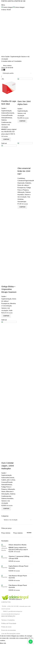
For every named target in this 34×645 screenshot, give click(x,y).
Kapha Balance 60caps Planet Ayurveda (18, 567)
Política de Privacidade (8, 623)
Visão (10, 310)
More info (3, 643)
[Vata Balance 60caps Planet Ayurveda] (4, 578)
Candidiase (21, 178)
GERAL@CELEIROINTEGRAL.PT (9, 3)
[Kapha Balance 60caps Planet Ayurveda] (4, 568)
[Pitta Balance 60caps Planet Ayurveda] (4, 587)
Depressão (21, 183)
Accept (10, 643)
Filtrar (29, 532)
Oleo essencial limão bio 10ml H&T (23, 171)
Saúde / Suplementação (13, 56)
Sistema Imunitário (7, 498)
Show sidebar (7, 65)
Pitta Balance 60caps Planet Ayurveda (18, 586)
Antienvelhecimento (7, 113)
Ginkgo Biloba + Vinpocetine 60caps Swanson (8, 289)
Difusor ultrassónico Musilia (17, 545)
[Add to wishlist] (8, 97)
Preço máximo (18, 533)
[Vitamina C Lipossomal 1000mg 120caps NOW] (4, 558)
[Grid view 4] (4, 70)
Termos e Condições (8, 620)
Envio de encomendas (8, 630)
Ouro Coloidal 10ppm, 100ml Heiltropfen (7, 466)
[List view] (2, 70)
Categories (6, 22)
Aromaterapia (21, 201)
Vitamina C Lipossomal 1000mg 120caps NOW (19, 557)
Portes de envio (6, 627)
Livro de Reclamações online (10, 633)
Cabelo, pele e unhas (8, 480)
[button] (6, 139)
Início (3, 56)
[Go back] (3, 13)
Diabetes (28, 183)
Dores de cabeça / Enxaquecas (8, 301)
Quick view (3, 97)
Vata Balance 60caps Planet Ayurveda (18, 576)
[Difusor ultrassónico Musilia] (4, 548)
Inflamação (21, 192)
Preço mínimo (5, 533)
